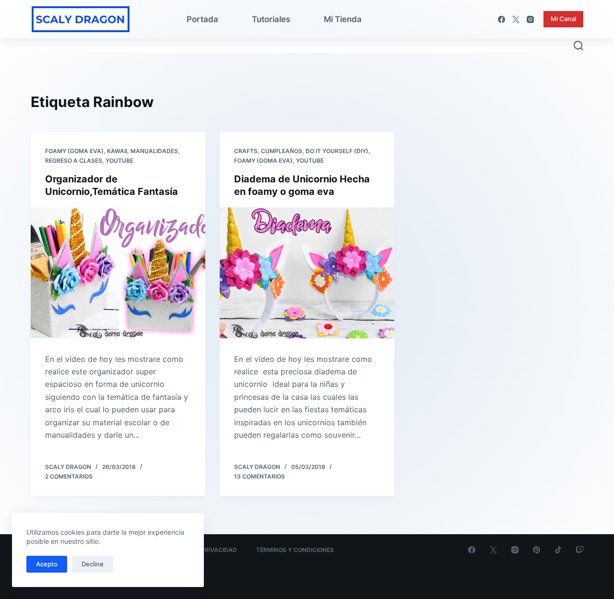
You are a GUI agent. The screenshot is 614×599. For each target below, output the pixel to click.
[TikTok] (558, 549)
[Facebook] (501, 19)
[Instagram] (530, 19)
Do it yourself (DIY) (337, 151)
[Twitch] (579, 549)
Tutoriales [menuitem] (271, 19)
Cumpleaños (281, 151)
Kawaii (117, 151)
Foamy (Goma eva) (74, 151)
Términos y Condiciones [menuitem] (295, 549)
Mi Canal (563, 19)
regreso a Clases (73, 160)
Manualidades (154, 151)
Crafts (246, 151)
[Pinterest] (536, 549)
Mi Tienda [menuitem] (343, 19)
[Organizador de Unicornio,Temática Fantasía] (118, 272)
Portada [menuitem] (202, 19)
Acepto (47, 564)
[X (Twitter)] (516, 19)
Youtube (119, 160)
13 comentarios (259, 476)
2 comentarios (69, 476)
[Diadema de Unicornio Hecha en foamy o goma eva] (307, 272)
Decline (93, 564)
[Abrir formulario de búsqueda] (578, 45)
